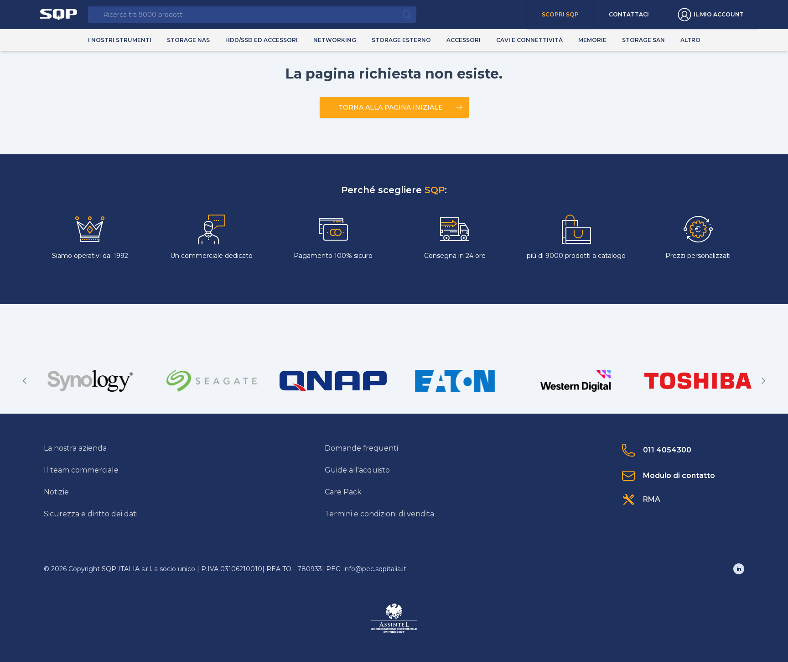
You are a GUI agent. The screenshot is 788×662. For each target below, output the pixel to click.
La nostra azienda (75, 448)
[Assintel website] (394, 618)
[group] (90, 381)
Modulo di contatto (679, 475)
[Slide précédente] (24, 381)
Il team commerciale (81, 470)
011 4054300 (667, 450)
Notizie (56, 492)
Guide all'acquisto (357, 470)
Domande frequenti (361, 448)
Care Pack (343, 492)
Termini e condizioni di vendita (379, 514)
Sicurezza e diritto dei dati (91, 514)
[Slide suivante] (763, 381)
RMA (651, 499)
